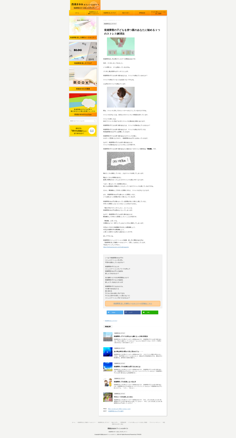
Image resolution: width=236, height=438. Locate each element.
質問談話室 (142, 13)
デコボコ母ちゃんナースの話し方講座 (158, 12)
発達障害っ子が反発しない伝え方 (125, 381)
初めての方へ (126, 13)
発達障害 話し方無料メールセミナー (93, 12)
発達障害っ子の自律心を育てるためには (127, 366)
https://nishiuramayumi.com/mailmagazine (116, 247)
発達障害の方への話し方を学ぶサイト (118, 431)
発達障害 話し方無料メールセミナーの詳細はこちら (132, 303)
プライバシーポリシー (154, 422)
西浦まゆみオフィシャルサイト (118, 428)
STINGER (138, 434)
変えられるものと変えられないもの (119, 409)
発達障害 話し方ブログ (110, 13)
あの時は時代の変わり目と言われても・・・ (128, 351)
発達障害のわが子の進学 (116, 411)
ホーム (77, 13)
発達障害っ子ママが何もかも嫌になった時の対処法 (131, 336)
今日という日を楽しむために (123, 397)
